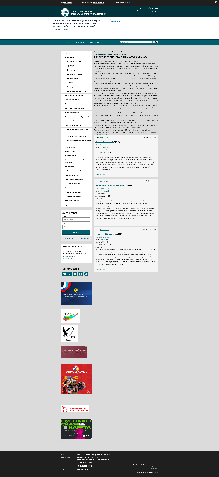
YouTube (75, 273)
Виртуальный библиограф (74, 179)
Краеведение (71, 147)
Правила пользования (74, 74)
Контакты (70, 83)
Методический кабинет (72, 188)
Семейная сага (105, 145)
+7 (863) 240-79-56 (151, 8)
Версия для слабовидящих (147, 11)
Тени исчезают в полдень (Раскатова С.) (110, 185)
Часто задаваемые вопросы (76, 87)
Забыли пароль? (68, 238)
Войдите (65, 256)
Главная (67, 53)
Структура (70, 66)
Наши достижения (73, 78)
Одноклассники (69, 273)
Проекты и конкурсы (72, 112)
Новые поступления (71, 104)
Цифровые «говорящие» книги (77, 129)
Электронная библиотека (73, 125)
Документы (71, 70)
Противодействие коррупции (77, 91)
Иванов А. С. (103, 134)
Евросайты (154, 472)
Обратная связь (95, 42)
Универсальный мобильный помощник (74, 161)
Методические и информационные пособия (79, 142)
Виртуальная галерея (72, 175)
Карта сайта (69, 205)
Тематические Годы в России (74, 95)
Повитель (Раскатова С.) (104, 142)
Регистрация (80, 42)
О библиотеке (69, 57)
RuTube (80, 273)
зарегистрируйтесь (68, 258)
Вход (68, 42)
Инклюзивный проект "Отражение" (77, 117)
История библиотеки (74, 61)
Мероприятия (69, 166)
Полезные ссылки (71, 156)
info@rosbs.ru (82, 469)
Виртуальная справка (74, 183)
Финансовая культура (72, 100)
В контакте (64, 274)
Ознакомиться (100, 174)
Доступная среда (70, 151)
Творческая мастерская (73, 196)
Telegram (86, 273)
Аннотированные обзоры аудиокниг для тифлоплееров (77, 135)
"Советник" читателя (72, 200)
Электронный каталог (72, 121)
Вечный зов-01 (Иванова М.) (106, 234)
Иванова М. (105, 239)
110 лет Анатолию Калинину (74, 108)
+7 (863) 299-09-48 (84, 466)
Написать (58, 35)
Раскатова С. (105, 147)
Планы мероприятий (74, 171)
